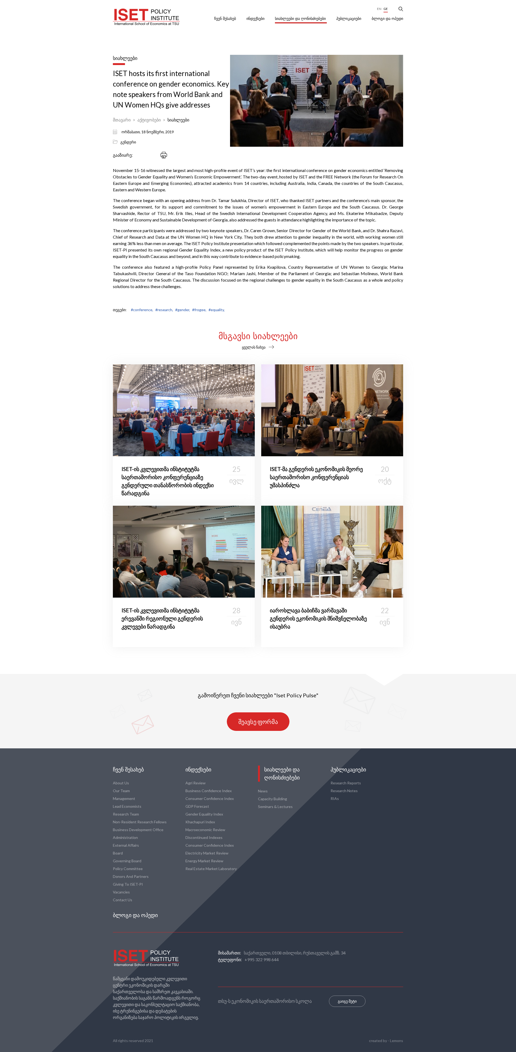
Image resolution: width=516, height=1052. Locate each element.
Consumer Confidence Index (209, 798)
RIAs (335, 798)
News (263, 791)
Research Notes (344, 790)
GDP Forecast (197, 806)
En (379, 9)
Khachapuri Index (200, 822)
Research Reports (346, 783)
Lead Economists (127, 806)
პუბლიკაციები (349, 18)
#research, (164, 309)
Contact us (122, 899)
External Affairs (126, 845)
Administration (125, 837)
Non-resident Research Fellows (140, 822)
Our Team (121, 790)
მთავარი (122, 119)
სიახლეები (178, 119)
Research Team (126, 814)
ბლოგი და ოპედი (387, 18)
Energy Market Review (204, 861)
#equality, (217, 309)
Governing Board (127, 861)
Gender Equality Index (204, 814)
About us (121, 783)
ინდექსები (256, 18)
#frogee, (199, 309)
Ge (386, 9)
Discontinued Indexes (204, 837)
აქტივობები (149, 119)
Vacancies (121, 892)
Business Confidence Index (208, 790)
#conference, (142, 309)
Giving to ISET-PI (128, 884)
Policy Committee (128, 868)
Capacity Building (272, 798)
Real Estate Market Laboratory (211, 868)
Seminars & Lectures (275, 806)
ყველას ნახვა (254, 347)
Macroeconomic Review (205, 829)
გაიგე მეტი (347, 1001)
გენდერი (128, 142)
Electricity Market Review (206, 853)
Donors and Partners (131, 876)
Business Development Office (138, 829)
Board (118, 853)
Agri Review (195, 783)
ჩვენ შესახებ (225, 18)
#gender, (182, 309)
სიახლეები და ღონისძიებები (301, 18)
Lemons (396, 1040)
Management (124, 798)
